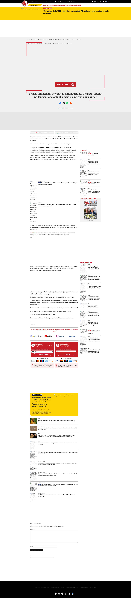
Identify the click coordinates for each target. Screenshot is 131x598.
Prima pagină (29, 39)
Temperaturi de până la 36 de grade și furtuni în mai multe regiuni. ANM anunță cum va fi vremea (94, 351)
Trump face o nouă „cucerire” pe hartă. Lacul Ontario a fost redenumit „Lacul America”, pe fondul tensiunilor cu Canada (94, 191)
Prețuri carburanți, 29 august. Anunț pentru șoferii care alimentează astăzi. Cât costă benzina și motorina (94, 163)
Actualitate (32, 1)
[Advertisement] (54, 380)
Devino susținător (43, 354)
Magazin (64, 1)
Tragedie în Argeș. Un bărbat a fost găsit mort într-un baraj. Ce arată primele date (93, 324)
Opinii (68, 1)
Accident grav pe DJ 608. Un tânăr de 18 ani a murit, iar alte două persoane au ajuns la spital (94, 298)
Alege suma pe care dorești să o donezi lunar (40, 349)
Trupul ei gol (33, 232)
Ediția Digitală (93, 587)
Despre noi (37, 587)
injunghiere (33, 324)
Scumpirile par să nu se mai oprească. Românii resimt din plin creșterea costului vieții (94, 278)
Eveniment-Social (43, 1)
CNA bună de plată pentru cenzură (94, 183)
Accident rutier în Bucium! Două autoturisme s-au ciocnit (94, 332)
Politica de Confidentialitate (72, 587)
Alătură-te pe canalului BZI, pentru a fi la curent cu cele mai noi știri (54, 330)
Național (59, 1)
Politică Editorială (55, 587)
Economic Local (52, 1)
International (35, 39)
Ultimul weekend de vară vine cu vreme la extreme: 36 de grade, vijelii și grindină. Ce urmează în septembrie (93, 173)
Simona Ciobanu (62, 108)
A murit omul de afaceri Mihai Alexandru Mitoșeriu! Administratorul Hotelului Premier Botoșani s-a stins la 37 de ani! (58, 485)
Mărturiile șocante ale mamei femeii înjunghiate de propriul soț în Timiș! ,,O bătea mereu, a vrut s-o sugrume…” (57, 205)
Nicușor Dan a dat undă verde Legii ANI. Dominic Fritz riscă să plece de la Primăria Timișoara (57, 443)
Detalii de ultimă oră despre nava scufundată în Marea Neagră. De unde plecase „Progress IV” (56, 495)
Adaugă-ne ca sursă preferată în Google (67, 132)
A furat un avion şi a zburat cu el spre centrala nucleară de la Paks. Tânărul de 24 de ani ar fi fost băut (57, 428)
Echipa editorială (45, 587)
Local (37, 1)
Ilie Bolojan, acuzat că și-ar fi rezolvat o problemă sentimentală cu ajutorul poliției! (62, 5)
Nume (31, 546)
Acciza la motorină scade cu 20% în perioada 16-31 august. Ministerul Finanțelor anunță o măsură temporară (41, 402)
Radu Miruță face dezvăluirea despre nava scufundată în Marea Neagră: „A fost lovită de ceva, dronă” (58, 453)
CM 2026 (73, 1)
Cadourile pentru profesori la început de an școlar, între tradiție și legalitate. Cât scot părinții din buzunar (94, 286)
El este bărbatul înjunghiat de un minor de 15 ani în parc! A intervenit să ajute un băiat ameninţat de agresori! (57, 183)
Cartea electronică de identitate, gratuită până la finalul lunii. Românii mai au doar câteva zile (94, 314)
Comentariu (33, 529)
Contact (62, 587)
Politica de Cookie (84, 587)
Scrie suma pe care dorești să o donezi (63, 349)
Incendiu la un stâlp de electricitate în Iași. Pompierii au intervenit (93, 307)
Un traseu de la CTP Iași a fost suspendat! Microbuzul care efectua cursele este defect (76, 12)
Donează (67, 354)
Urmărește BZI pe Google (43, 132)
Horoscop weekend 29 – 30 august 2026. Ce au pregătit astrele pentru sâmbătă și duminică (56, 421)
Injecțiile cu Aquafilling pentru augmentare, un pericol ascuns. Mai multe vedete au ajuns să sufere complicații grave (93, 267)
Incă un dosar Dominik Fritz (93, 154)
